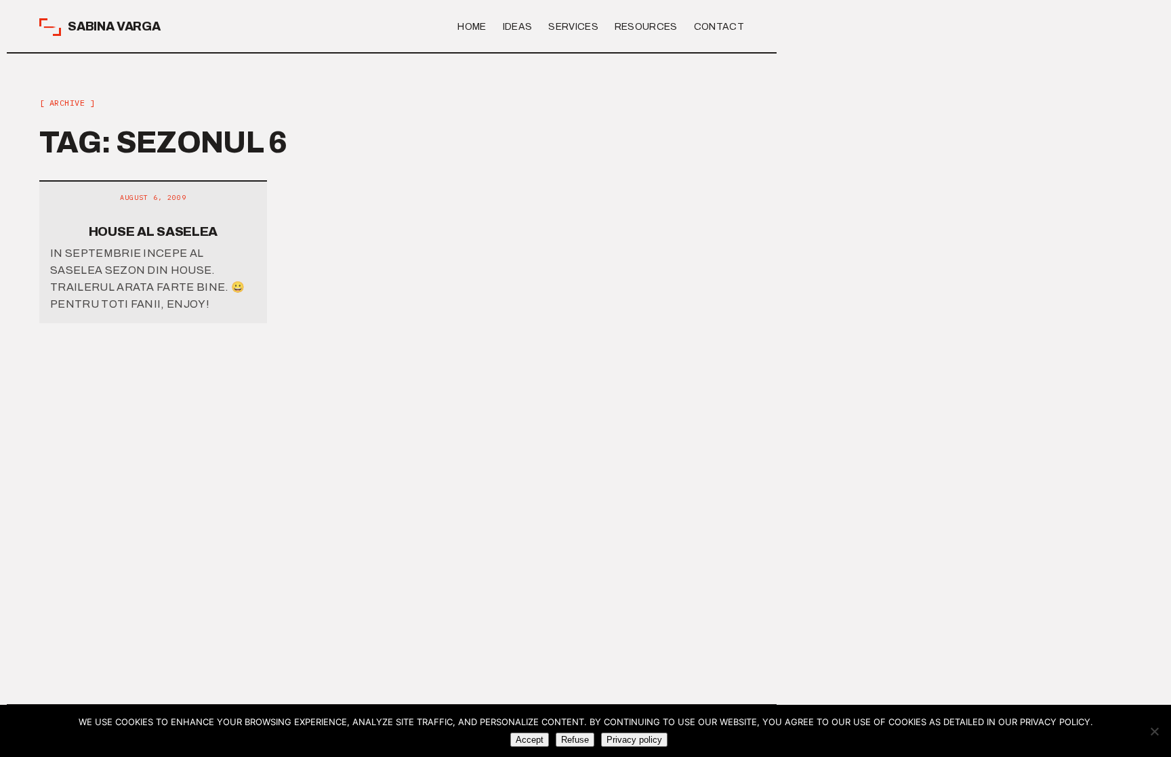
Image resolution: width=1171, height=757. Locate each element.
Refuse (575, 740)
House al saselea (153, 231)
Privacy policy (634, 740)
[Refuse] (1154, 731)
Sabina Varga (114, 26)
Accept (529, 740)
